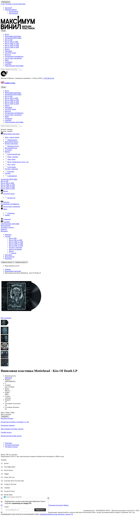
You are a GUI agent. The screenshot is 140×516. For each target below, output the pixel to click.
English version (10, 83)
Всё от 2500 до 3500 (12, 47)
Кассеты (8, 54)
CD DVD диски (10, 53)
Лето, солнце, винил (12, 137)
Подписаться (40, 509)
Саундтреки (11, 167)
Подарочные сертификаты (14, 56)
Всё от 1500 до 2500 (12, 45)
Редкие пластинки (11, 143)
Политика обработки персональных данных (55, 514)
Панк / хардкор (12, 157)
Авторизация (13, 11)
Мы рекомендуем (11, 148)
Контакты (22, 4)
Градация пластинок (12, 445)
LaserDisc (8, 64)
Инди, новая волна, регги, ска (17, 162)
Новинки (8, 234)
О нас (3, 4)
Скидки (7, 236)
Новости (4, 229)
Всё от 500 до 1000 (11, 42)
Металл (7, 151)
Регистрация (13, 13)
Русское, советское (11, 169)
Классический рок (13, 154)
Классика (10, 171)
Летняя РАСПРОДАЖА (13, 38)
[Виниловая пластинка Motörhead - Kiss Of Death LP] (4, 326)
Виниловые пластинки (13, 36)
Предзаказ (8, 51)
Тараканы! (8, 62)
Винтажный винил (11, 142)
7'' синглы (8, 150)
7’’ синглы (12, 253)
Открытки (11, 213)
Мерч (7, 60)
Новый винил (12, 140)
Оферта (66, 505)
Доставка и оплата (11, 4)
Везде (7, 34)
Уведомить (5, 416)
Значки (7, 215)
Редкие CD (11, 198)
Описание (8, 443)
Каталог (6, 131)
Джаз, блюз (11, 159)
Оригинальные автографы (14, 66)
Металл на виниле (15, 249)
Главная (7, 269)
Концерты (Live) (13, 146)
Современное (12, 176)
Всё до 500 (8, 40)
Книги (7, 49)
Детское (7, 173)
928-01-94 (48, 78)
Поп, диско (11, 164)
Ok (72, 514)
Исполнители (5, 225)
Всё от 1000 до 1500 (12, 43)
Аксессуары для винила (13, 58)
